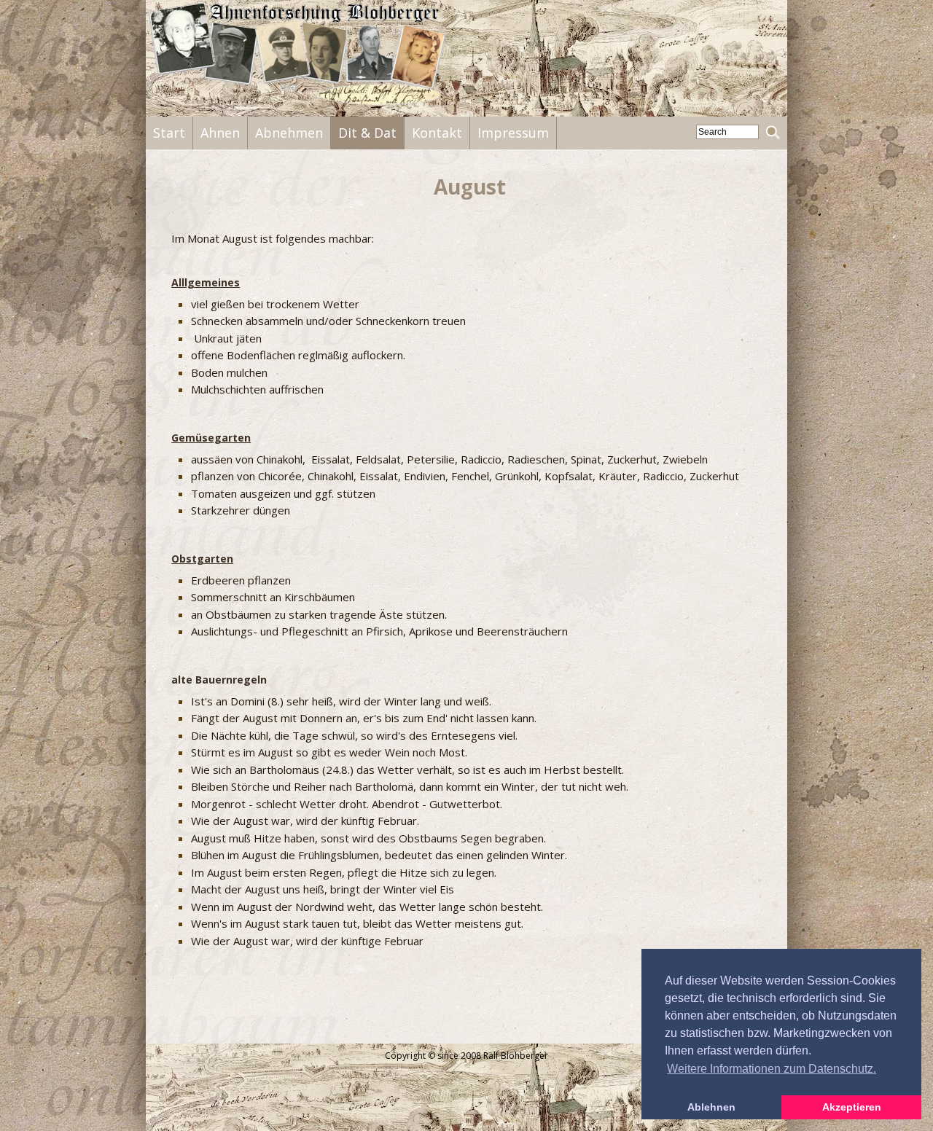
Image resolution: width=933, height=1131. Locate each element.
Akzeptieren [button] (851, 1107)
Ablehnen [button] (711, 1107)
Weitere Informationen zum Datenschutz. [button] (771, 1068)
